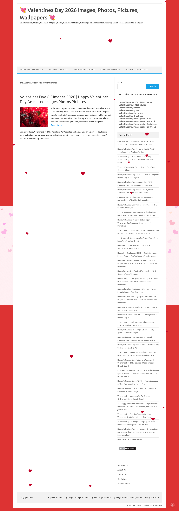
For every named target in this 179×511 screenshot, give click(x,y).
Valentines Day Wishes (110, 70)
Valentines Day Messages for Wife (135, 119)
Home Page (122, 465)
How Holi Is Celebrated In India (129, 440)
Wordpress (157, 505)
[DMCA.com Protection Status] (127, 451)
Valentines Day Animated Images (38, 135)
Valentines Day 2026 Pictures (132, 105)
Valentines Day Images (59, 70)
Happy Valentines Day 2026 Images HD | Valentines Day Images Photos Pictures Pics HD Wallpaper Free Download (137, 432)
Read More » (56, 125)
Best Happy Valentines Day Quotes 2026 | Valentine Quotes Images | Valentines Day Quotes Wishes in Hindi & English (138, 373)
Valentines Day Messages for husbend (137, 121)
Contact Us (122, 474)
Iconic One (131, 505)
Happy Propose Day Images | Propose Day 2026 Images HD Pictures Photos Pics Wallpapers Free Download (137, 300)
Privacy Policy (123, 483)
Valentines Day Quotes (84, 70)
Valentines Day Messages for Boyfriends (138, 124)
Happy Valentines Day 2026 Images (135, 102)
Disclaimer (122, 479)
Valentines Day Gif (80, 132)
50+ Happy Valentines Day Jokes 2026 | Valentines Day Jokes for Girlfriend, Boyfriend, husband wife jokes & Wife (137, 407)
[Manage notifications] (172, 505)
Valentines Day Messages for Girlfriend (137, 127)
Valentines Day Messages (137, 70)
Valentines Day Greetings (131, 116)
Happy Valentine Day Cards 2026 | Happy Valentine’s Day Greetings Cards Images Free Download (135, 223)
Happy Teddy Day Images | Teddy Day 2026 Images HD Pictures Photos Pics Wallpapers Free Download (137, 281)
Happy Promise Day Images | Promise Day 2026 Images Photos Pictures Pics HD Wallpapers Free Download (137, 263)
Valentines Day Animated (62, 132)
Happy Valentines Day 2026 (31, 70)
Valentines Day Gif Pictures (38, 139)
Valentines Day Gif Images (79, 135)
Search (120, 82)
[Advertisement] (89, 47)
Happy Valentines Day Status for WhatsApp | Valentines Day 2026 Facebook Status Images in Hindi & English (136, 363)
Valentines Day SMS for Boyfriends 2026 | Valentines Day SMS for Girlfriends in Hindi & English (135, 160)
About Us (121, 470)
